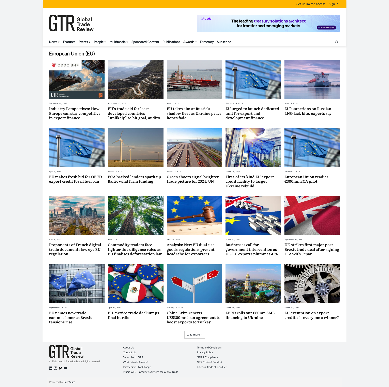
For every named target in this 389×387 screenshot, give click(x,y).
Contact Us (129, 352)
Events (83, 42)
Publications (171, 42)
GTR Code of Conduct (209, 362)
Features (69, 42)
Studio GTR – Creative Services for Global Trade (150, 372)
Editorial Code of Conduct (212, 367)
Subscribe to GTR (133, 357)
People (99, 42)
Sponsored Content (145, 42)
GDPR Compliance (207, 357)
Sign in (333, 4)
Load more (194, 334)
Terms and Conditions (209, 347)
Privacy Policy (205, 352)
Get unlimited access (310, 4)
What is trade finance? (135, 362)
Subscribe (224, 42)
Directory (207, 42)
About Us (128, 347)
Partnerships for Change (137, 367)
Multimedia (117, 42)
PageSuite (69, 382)
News (53, 42)
